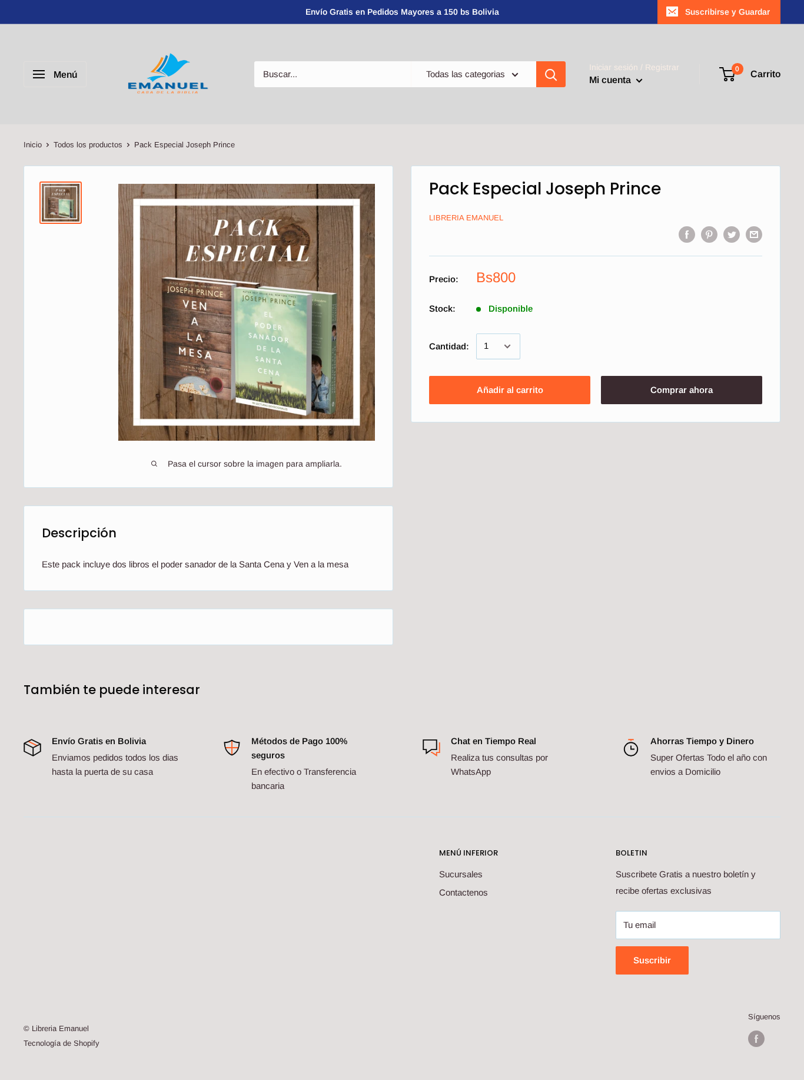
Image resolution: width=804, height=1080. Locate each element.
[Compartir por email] (754, 234)
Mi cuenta (611, 80)
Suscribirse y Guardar (727, 11)
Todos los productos (88, 144)
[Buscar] (551, 74)
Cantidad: (449, 346)
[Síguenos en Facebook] (756, 1039)
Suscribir (652, 960)
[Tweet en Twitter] (731, 234)
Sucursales (461, 874)
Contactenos (463, 892)
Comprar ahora (681, 390)
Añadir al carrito (510, 390)
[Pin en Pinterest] (709, 234)
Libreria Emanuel (466, 218)
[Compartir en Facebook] (687, 234)
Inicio (33, 144)
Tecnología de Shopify (61, 1043)
